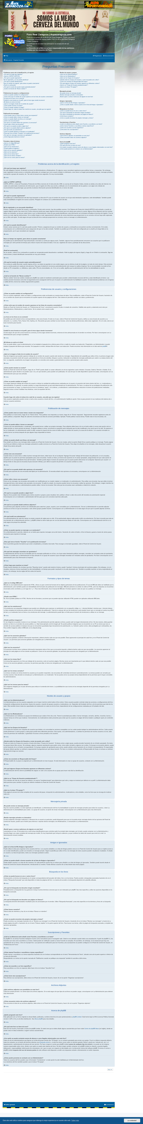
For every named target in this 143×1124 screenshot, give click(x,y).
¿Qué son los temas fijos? (11, 154)
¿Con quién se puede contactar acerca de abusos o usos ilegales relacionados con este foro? (86, 147)
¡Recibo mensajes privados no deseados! (71, 95)
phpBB (104, 346)
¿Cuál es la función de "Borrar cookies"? (15, 88)
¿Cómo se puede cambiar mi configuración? (16, 95)
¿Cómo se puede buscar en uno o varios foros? (73, 110)
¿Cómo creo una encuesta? (11, 120)
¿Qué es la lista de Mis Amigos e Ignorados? (72, 103)
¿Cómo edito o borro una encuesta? (14, 124)
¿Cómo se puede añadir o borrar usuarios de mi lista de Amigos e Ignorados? (81, 104)
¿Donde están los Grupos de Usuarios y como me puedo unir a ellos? (79, 80)
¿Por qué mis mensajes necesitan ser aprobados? (18, 135)
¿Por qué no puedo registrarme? (13, 78)
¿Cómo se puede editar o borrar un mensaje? (16, 117)
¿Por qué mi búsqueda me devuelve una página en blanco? (76, 114)
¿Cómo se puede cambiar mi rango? (14, 107)
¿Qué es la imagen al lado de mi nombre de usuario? (18, 104)
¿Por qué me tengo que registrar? (13, 74)
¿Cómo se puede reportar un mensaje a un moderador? (19, 131)
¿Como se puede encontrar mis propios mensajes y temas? (76, 118)
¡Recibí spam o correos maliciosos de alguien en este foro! (76, 96)
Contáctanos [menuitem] (110, 1104)
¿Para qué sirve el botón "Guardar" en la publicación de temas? (21, 133)
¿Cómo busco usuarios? (66, 116)
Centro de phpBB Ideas (91, 1028)
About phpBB (39, 1019)
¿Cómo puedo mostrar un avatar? (13, 105)
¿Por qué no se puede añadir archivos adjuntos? (17, 128)
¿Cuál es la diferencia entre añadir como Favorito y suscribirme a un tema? (81, 124)
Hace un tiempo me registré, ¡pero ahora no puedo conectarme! (21, 83)
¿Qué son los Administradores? (68, 74)
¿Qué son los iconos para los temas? (14, 157)
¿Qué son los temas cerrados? (12, 155)
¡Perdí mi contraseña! (10, 85)
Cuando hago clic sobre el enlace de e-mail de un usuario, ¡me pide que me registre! (27, 109)
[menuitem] (6, 55)
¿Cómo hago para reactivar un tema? (14, 137)
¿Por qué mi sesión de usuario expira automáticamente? (19, 87)
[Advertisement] (59, 1087)
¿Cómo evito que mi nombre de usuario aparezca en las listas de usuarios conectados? (28, 96)
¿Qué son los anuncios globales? (13, 150)
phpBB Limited (77, 1017)
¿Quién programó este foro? (67, 143)
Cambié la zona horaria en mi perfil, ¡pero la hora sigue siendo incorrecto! (24, 100)
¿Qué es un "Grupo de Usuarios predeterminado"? (74, 85)
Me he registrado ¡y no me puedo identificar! (16, 80)
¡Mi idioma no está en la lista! (12, 102)
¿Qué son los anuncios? (10, 152)
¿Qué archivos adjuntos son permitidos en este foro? (75, 135)
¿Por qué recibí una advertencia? (13, 129)
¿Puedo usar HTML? (9, 145)
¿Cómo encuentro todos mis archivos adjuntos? (73, 137)
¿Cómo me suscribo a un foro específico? (71, 127)
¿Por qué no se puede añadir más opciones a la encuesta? (20, 122)
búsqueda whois (44, 1042)
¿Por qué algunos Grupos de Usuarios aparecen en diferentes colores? (80, 83)
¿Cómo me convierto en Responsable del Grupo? (73, 81)
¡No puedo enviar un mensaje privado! (70, 93)
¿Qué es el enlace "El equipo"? (68, 87)
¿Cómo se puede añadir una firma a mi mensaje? (17, 119)
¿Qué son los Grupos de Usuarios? (70, 78)
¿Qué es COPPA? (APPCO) (12, 76)
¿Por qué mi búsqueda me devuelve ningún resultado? (75, 112)
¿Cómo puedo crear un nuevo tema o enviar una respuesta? (20, 115)
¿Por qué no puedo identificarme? (13, 81)
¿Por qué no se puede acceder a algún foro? (16, 126)
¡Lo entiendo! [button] (132, 1120)
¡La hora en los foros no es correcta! (14, 98)
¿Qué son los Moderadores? (68, 76)
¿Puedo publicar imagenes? (11, 148)
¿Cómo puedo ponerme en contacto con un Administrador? (76, 149)
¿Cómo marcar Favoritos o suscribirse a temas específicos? (77, 126)
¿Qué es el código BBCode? (12, 143)
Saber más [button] (75, 1120)
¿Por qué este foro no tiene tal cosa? (70, 145)
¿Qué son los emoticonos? (11, 146)
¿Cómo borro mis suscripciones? (69, 129)
